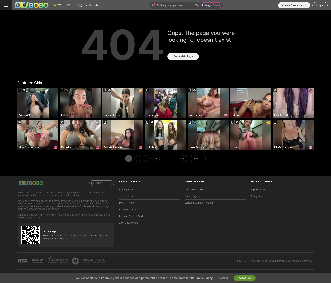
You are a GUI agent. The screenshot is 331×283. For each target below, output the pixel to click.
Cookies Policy (127, 209)
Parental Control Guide (131, 216)
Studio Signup (193, 196)
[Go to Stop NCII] (94, 261)
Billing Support (258, 196)
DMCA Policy (126, 203)
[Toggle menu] (6, 5)
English (99, 183)
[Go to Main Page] (31, 5)
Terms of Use (126, 196)
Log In (320, 5)
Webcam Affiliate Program (199, 203)
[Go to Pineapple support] (76, 261)
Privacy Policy (127, 189)
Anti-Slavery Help (128, 223)
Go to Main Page (183, 56)
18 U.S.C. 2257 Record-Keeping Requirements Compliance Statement (274, 261)
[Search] (196, 5)
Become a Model (194, 189)
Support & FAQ (258, 189)
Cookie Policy (203, 278)
